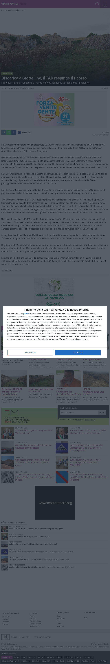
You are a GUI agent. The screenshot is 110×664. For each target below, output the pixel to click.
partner (26, 314)
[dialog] (55, 332)
